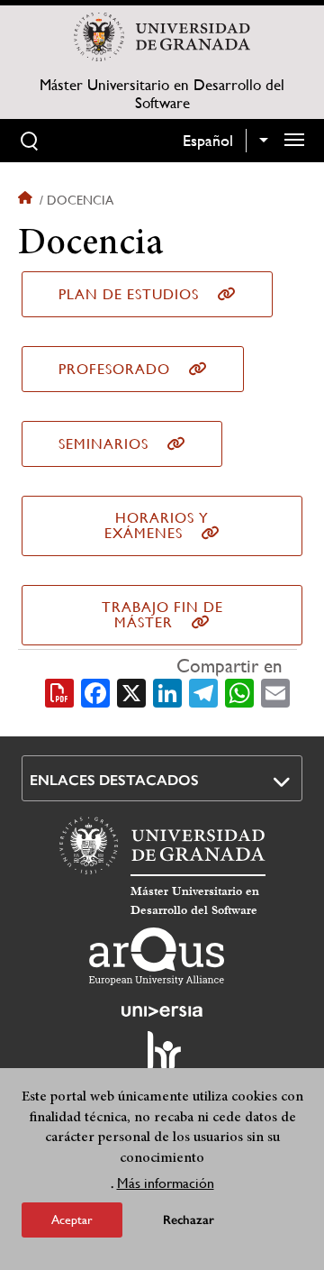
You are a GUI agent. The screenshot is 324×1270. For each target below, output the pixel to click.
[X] (131, 691)
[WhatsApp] (239, 691)
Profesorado (114, 369)
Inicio (27, 200)
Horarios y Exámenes (156, 525)
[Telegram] (203, 691)
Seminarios (103, 443)
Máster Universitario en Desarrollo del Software (162, 94)
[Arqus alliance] (156, 956)
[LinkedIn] (167, 691)
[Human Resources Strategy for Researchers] (162, 1059)
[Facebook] (95, 691)
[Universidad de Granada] (161, 37)
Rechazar (188, 1220)
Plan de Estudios (128, 294)
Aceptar (72, 1219)
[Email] (275, 691)
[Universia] (162, 1011)
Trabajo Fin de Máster (162, 614)
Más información (165, 1183)
